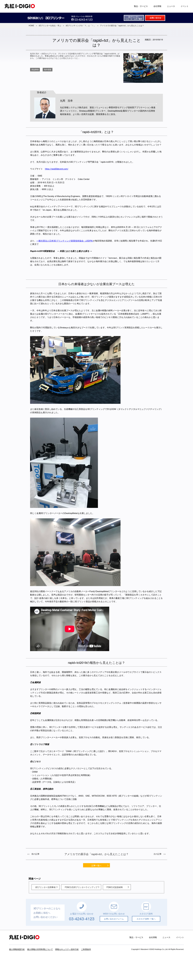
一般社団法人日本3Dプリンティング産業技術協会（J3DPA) (64, 240)
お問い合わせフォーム (114, 918)
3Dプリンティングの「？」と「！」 (81, 25)
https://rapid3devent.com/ (56, 168)
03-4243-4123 (81, 918)
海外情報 (47, 69)
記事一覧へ (96, 865)
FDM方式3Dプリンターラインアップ (81, 887)
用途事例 (35, 69)
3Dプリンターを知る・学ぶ (50, 25)
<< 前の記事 (33, 853)
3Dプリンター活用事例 (45, 887)
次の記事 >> (160, 853)
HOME (31, 25)
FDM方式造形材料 (115, 887)
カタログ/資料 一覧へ (146, 918)
